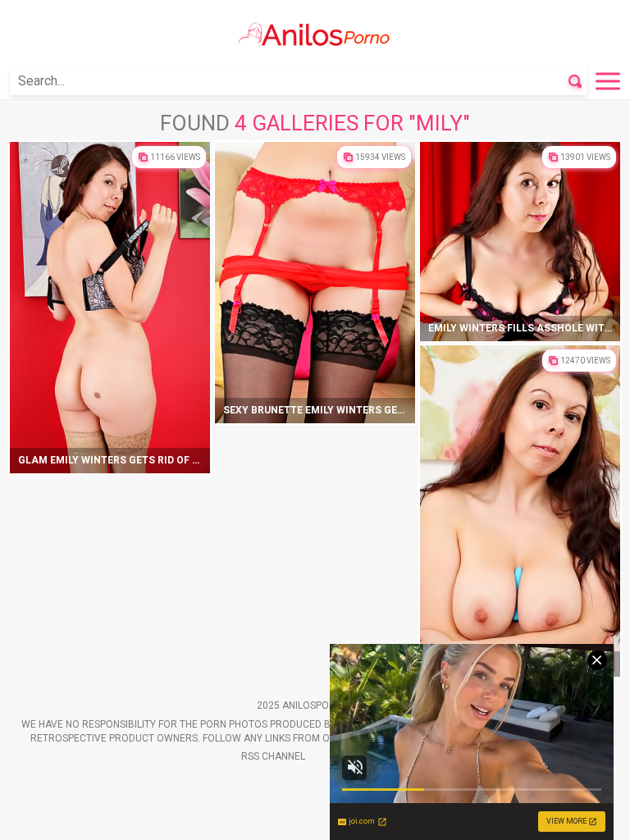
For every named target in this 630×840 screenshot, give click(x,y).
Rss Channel (273, 756)
